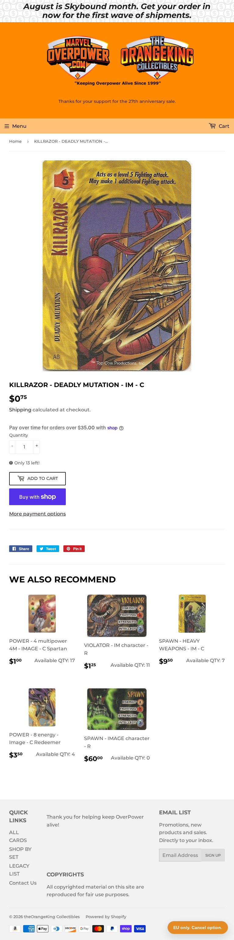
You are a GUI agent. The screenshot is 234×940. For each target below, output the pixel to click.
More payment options (37, 514)
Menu (19, 126)
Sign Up (213, 855)
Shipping (20, 410)
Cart (223, 126)
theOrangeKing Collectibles (52, 916)
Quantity (18, 435)
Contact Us (23, 883)
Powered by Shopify (106, 916)
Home (15, 141)
